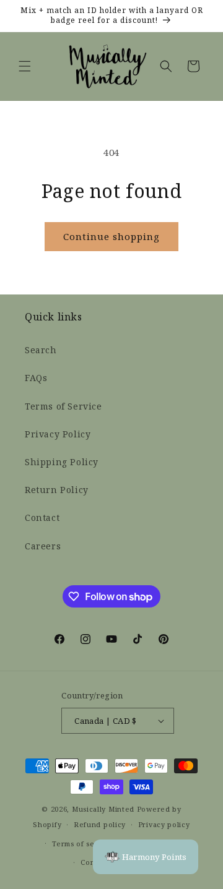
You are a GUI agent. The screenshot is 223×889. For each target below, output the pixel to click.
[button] (24, 66)
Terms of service (82, 843)
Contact (42, 518)
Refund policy (100, 824)
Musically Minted (103, 809)
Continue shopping (111, 236)
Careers (43, 546)
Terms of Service (63, 407)
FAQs (36, 378)
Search (41, 350)
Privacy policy (164, 824)
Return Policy (57, 490)
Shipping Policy (61, 462)
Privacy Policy (57, 434)
